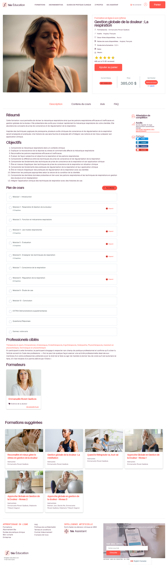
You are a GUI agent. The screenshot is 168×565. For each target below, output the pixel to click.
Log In (152, 86)
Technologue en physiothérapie (33, 348)
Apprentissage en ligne (15, 524)
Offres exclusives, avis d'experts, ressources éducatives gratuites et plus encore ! (132, 528)
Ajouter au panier (108, 67)
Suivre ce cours (151, 82)
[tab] (55, 104)
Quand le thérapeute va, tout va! (102, 455)
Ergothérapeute (69, 345)
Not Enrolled (106, 83)
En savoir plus (32, 407)
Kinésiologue (42, 345)
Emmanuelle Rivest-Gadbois (119, 30)
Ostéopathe (82, 345)
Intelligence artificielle (78, 524)
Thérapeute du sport (14, 345)
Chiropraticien (30, 345)
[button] (142, 138)
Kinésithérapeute (55, 345)
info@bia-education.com (11, 558)
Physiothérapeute (95, 345)
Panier (157, 5)
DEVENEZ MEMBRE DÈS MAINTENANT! (145, 130)
